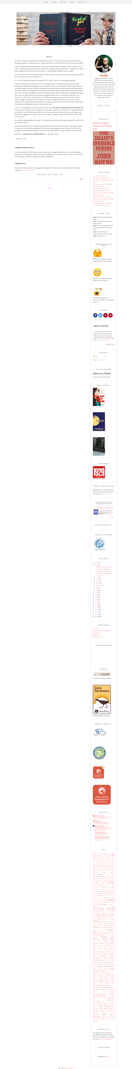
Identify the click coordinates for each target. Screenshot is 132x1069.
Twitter (49, 174)
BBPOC (113, 864)
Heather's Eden (108, 902)
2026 (96, 562)
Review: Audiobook (103, 947)
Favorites (100, 895)
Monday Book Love (99, 917)
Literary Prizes (96, 913)
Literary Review (104, 913)
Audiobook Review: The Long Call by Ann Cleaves (103, 817)
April (97, 581)
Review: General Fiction (106, 966)
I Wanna (100, 904)
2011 (96, 612)
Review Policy (97, 941)
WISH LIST (63, 2)
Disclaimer (100, 891)
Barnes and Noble (109, 862)
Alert (104, 855)
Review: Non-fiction (109, 981)
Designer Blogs (70, 1068)
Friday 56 (106, 897)
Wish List (111, 1017)
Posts (97, 356)
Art (108, 855)
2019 (96, 592)
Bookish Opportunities (108, 878)
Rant (105, 930)
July (97, 564)
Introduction (96, 911)
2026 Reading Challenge (103, 507)
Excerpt (95, 895)
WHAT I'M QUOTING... (102, 326)
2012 (96, 609)
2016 (96, 600)
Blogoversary (100, 868)
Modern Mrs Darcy (100, 832)
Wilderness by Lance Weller (101, 188)
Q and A (101, 927)
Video (102, 1010)
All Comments (99, 360)
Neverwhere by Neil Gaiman (101, 178)
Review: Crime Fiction (108, 960)
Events (112, 893)
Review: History (110, 970)
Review (104, 937)
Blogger (107, 1056)
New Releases (104, 921)
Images (105, 904)
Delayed (95, 891)
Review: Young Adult (108, 998)
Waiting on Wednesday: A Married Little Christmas (102, 823)
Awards (100, 860)
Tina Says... (98, 821)
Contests (112, 887)
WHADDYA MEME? (99, 1014)
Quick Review (108, 927)
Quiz (113, 927)
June (97, 576)
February (99, 585)
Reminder (112, 934)
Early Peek (106, 893)
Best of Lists (97, 866)
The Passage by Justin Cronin (101, 190)
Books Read (102, 880)
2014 (96, 604)
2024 (96, 590)
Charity (95, 885)
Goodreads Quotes (109, 344)
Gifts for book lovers (99, 900)
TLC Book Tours (106, 1008)
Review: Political (98, 983)
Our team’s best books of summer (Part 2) (102, 834)
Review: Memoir (109, 977)
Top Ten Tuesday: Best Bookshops (101, 839)
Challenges (111, 883)
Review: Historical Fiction (104, 969)
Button (103, 883)
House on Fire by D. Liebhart (101, 205)
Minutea (112, 915)
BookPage (95, 880)
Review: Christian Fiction (108, 952)
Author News (104, 857)
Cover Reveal (111, 889)
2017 (96, 597)
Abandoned (107, 853)
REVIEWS (54, 2)
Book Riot (95, 629)
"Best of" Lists (98, 853)
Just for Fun (103, 911)
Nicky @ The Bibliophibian (102, 837)
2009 (96, 616)
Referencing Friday (98, 934)
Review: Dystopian (109, 962)
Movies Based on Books (106, 919)
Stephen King (107, 1004)
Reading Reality (99, 826)
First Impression (108, 895)
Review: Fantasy (98, 964)
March (98, 583)
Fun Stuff (112, 897)
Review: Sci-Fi (104, 989)
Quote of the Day (98, 930)
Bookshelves (111, 880)
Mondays (108, 917)
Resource (95, 937)
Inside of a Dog (99, 816)
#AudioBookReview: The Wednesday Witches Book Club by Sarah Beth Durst (103, 828)
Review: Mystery (98, 981)
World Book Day (97, 1019)
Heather (101, 510)
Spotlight (100, 1004)
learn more (106, 494)
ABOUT (72, 2)
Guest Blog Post (98, 902)
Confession (103, 887)
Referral (107, 934)
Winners (104, 1017)
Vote (106, 1010)
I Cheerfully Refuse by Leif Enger (102, 203)
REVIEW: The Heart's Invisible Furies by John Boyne (102, 126)
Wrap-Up (104, 1019)
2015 (96, 602)
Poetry (106, 925)
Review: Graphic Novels (100, 968)
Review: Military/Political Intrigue (104, 979)
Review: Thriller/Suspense (104, 995)
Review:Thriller (96, 1000)
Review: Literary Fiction (101, 975)
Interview (112, 906)
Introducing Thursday (104, 908)
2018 (96, 595)
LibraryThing (96, 633)
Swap (113, 1004)
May (97, 578)
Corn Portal (102, 889)
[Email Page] (81, 179)
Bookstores (96, 883)
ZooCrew (95, 1021)
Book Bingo (107, 868)
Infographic (96, 906)
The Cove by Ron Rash (99, 176)
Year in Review (111, 1019)
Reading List (101, 932)
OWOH (94, 925)
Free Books (100, 897)
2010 (96, 614)
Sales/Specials (110, 1000)
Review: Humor (110, 972)
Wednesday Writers (108, 1012)
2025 (96, 588)
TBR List (95, 1006)
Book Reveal (110, 874)
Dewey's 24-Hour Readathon (101, 631)
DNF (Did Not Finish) (109, 891)
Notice (110, 921)
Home (46, 2)
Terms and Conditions (28, 170)
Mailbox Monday (101, 915)
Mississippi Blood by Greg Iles (102, 197)
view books (111, 516)
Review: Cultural (98, 962)
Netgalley (95, 635)
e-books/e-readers (98, 893)
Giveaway (110, 899)
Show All (113, 841)
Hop (113, 902)
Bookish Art (106, 876)
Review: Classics (98, 954)
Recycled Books (110, 932)
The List (97, 1008)
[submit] (114, 110)
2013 (96, 607)
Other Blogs (111, 923)
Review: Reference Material (101, 987)
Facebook (43, 174)
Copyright (95, 889)
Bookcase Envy (97, 876)
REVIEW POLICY (82, 2)
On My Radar (101, 923)
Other (60, 174)
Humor (94, 904)
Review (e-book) (108, 939)
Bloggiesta (104, 866)
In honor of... (111, 904)
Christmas (101, 885)
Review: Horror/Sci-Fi (99, 973)
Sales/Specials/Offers (99, 1002)
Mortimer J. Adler (105, 340)
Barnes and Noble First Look (102, 864)
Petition (100, 925)
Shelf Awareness (98, 637)
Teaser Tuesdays (104, 1006)
